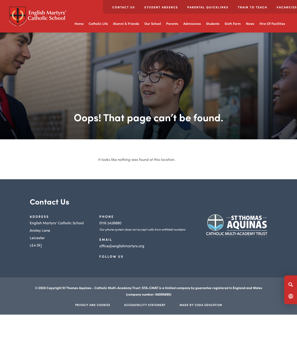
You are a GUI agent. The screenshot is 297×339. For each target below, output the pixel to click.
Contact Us (123, 7)
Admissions (192, 23)
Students (213, 23)
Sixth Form (233, 23)
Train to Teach (252, 7)
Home (79, 23)
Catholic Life (98, 23)
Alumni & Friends (126, 23)
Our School (152, 23)
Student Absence (161, 7)
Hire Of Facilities (272, 23)
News (250, 23)
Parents (172, 23)
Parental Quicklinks (208, 7)
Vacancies (287, 7)
